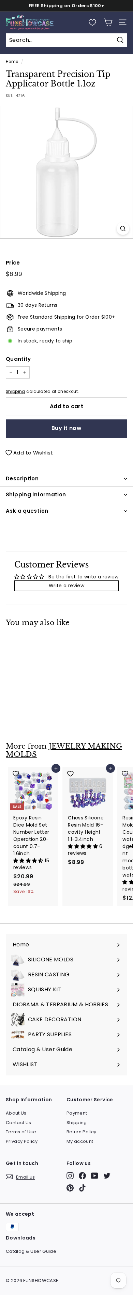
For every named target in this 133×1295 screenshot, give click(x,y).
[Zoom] (123, 228)
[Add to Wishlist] (33, 641)
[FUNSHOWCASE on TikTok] (82, 1188)
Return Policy (81, 1132)
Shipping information (36, 494)
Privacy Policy (22, 1141)
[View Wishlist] (92, 22)
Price (13, 262)
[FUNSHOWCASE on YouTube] (94, 1175)
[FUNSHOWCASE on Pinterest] (70, 1188)
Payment (76, 1113)
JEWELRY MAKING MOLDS (64, 750)
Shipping (15, 391)
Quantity (18, 359)
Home (12, 61)
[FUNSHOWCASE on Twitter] (106, 1175)
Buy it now (66, 428)
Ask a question (27, 510)
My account (79, 1141)
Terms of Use (21, 1132)
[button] (29, 860)
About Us (16, 1113)
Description (22, 478)
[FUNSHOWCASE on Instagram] (70, 1175)
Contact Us (18, 1122)
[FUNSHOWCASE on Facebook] (82, 1175)
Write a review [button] (66, 585)
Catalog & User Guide (31, 1251)
